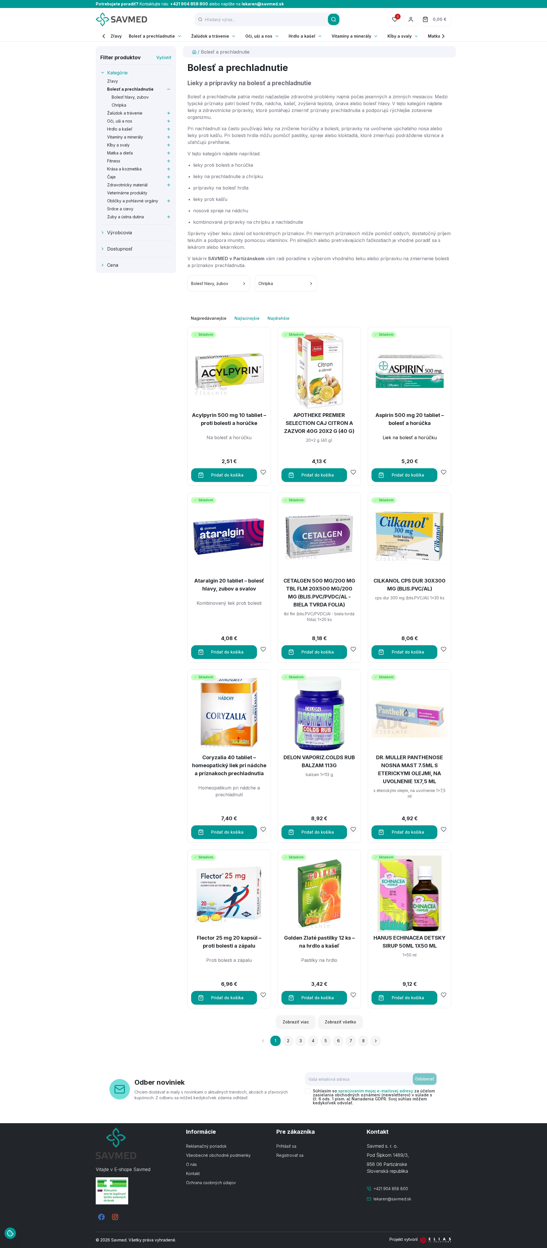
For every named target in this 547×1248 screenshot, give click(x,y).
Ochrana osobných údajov (211, 1182)
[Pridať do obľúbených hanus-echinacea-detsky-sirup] (444, 995)
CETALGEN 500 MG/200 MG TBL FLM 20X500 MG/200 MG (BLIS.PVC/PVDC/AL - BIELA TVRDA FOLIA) (319, 593)
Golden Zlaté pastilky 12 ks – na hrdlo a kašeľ (319, 942)
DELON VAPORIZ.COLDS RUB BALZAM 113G (319, 761)
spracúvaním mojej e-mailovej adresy (375, 1090)
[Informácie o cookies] (10, 1233)
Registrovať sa (289, 1155)
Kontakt (193, 1173)
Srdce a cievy (120, 208)
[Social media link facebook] (101, 1217)
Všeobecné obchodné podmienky (218, 1155)
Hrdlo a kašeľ (302, 36)
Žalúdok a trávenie (210, 36)
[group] (319, 318)
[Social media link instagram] (115, 1217)
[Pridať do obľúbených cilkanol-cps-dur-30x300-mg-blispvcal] (444, 649)
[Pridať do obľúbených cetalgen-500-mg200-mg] (353, 649)
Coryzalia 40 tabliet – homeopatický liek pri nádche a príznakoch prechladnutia (229, 765)
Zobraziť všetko (340, 1021)
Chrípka (119, 105)
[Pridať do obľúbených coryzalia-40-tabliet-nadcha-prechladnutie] (263, 829)
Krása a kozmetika (124, 168)
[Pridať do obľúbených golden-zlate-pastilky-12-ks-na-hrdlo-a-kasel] (353, 995)
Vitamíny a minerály (351, 36)
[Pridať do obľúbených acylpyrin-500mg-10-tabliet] (263, 472)
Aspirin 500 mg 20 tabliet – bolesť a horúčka (409, 419)
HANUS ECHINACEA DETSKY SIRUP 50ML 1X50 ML (409, 942)
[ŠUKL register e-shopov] (138, 1190)
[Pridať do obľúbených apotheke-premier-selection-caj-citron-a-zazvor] (353, 472)
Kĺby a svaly (399, 36)
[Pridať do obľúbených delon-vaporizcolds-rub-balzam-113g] (353, 829)
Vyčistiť (164, 57)
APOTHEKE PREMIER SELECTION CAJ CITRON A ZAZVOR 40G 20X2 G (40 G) (319, 423)
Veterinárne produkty (127, 192)
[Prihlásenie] (411, 19)
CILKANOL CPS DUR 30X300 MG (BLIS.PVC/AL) (409, 585)
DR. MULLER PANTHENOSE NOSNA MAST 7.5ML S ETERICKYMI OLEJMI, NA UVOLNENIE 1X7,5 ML (409, 769)
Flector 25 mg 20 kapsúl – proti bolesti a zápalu (229, 942)
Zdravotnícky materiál (127, 184)
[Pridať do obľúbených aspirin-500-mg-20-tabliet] (444, 472)
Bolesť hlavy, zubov (130, 97)
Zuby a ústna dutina (125, 216)
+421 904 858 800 (189, 3)
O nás (191, 1164)
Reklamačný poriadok (206, 1146)
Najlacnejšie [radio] (247, 318)
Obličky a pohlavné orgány (132, 200)
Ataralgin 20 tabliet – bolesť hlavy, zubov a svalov (229, 585)
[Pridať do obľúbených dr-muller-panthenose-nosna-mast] (444, 829)
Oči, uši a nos (258, 36)
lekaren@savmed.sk (263, 3)
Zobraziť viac (296, 1021)
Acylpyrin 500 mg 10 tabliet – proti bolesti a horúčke (229, 419)
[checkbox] (308, 1091)
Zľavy (116, 36)
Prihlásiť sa (286, 1146)
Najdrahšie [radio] (278, 318)
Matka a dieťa (120, 152)
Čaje (111, 176)
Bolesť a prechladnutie (152, 36)
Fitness (113, 160)
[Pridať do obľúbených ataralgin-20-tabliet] (263, 649)
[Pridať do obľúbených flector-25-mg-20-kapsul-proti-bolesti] (263, 995)
